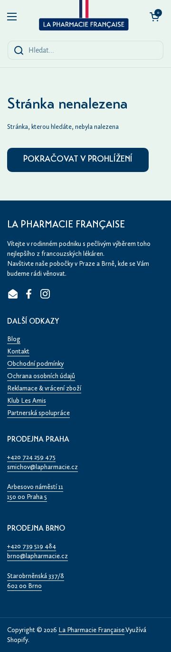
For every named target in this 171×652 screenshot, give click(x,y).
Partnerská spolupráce (38, 413)
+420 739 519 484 (31, 546)
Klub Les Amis (26, 401)
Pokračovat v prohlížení (78, 159)
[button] (154, 16)
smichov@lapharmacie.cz (42, 467)
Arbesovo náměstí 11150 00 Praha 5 (35, 492)
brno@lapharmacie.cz (37, 556)
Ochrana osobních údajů (41, 376)
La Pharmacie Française (91, 630)
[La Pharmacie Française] (83, 16)
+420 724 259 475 (31, 457)
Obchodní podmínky (35, 364)
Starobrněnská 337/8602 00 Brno (35, 581)
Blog (13, 339)
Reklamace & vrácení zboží (44, 388)
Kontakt (18, 351)
